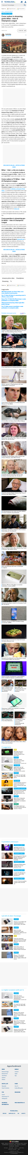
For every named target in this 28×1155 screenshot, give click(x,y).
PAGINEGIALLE (11, 1143)
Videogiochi (4, 1098)
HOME (2, 11)
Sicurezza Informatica (5, 1103)
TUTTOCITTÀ (11, 1144)
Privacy (16, 1147)
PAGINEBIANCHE (5, 1144)
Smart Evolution (5, 1088)
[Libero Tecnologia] (14, 1110)
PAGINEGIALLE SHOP (19, 1143)
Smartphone (20, 278)
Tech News (4, 1075)
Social (3, 1094)
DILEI (15, 1144)
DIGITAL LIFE (5, 1083)
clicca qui (16, 208)
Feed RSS (4, 1113)
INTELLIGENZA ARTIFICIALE (20, 788)
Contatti (23, 1113)
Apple (16, 1073)
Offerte (3, 1079)
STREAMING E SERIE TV (9, 11)
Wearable (4, 1086)
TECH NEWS (16, 765)
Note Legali (11, 1147)
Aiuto (19, 1149)
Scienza (3, 1077)
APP (15, 749)
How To (16, 1086)
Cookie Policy (21, 1147)
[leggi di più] (26, 35)
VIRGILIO (6, 1143)
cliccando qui (20, 239)
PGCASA (25, 1143)
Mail (22, 4)
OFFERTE (16, 757)
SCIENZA (16, 804)
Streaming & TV (5, 1096)
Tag (18, 1113)
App (16, 1075)
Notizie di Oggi (5, 1071)
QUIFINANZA (23, 1144)
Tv (11, 281)
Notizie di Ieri (5, 1073)
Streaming (5, 281)
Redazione (17, 1092)
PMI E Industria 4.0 (20, 1102)
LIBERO (2, 1143)
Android (16, 1071)
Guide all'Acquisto (19, 1088)
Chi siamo (6, 1147)
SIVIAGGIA (19, 1144)
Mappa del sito (12, 1113)
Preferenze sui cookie (12, 1149)
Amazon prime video (8, 278)
